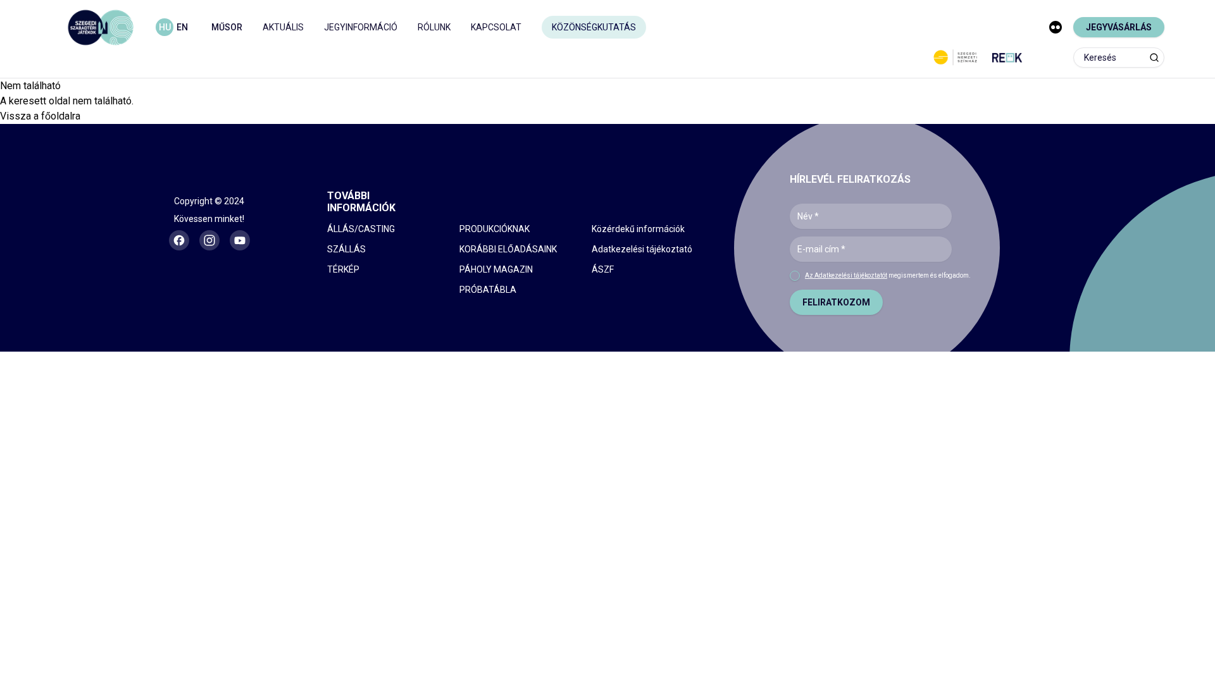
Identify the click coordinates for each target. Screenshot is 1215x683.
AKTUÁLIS (283, 27)
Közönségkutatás (594, 27)
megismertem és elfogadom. (888, 275)
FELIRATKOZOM (836, 302)
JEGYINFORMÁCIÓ (360, 27)
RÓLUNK (434, 27)
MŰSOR (226, 27)
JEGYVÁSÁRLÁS (1119, 27)
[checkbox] (795, 276)
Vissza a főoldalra (40, 116)
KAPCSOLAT (496, 27)
